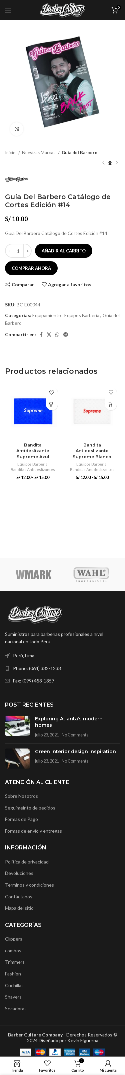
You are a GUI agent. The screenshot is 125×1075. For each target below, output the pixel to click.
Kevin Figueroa (82, 1040)
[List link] (62, 668)
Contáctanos (18, 896)
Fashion (13, 973)
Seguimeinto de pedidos (30, 808)
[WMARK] (34, 574)
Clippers (13, 939)
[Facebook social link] (41, 334)
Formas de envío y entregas (33, 831)
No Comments (75, 734)
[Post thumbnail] (17, 727)
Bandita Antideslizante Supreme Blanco (92, 450)
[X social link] (49, 334)
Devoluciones (19, 873)
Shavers (13, 997)
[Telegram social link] (65, 334)
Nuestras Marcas (39, 152)
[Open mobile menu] (8, 10)
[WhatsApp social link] (57, 334)
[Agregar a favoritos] (52, 393)
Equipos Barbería (81, 315)
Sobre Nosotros (21, 796)
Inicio (11, 152)
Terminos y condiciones (29, 885)
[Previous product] (103, 163)
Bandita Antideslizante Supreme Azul (32, 450)
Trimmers (15, 962)
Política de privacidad (27, 861)
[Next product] (116, 163)
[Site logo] (62, 9)
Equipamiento (46, 315)
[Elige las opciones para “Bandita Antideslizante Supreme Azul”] (52, 404)
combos (13, 950)
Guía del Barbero (79, 152)
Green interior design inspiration (75, 752)
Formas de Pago (21, 819)
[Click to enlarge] (16, 129)
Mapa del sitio (19, 908)
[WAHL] (91, 574)
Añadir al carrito (64, 250)
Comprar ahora (31, 268)
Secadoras (16, 1008)
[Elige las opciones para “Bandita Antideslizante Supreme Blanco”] (111, 404)
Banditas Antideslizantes (33, 469)
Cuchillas (14, 985)
